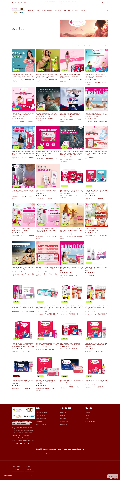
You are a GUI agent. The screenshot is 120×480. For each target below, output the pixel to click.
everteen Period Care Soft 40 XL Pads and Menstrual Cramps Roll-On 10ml (47, 343)
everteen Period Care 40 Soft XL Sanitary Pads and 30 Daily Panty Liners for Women (48, 382)
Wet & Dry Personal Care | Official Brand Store (28, 476)
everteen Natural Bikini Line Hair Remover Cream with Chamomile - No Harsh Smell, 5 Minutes (96, 114)
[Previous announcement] (41, 2)
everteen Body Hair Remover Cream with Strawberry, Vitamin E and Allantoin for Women (46, 76)
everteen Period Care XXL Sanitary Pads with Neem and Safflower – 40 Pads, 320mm (95, 76)
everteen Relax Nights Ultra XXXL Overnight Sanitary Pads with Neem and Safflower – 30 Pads (46, 114)
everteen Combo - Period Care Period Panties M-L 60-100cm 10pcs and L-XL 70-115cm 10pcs (71, 192)
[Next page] (65, 399)
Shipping (87, 412)
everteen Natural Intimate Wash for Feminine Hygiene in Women (22, 229)
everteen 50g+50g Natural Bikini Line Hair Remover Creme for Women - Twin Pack (72, 269)
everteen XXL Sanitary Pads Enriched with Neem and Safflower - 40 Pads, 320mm (96, 153)
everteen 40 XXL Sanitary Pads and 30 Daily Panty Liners (71, 381)
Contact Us (63, 424)
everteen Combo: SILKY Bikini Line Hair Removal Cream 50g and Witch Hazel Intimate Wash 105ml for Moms (72, 307)
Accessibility (64, 421)
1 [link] (55, 399)
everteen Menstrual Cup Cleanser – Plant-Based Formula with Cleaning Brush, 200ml (46, 192)
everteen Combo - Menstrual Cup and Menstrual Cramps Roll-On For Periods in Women (23, 307)
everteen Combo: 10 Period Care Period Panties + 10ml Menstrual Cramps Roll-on (70, 344)
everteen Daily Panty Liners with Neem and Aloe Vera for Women (47, 152)
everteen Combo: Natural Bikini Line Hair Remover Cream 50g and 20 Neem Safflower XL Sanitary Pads (47, 307)
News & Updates (41, 424)
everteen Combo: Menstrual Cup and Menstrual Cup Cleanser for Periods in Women (96, 269)
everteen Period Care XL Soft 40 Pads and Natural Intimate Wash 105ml (96, 381)
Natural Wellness (41, 418)
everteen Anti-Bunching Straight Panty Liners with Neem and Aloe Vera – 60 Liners (23, 153)
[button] (31, 10)
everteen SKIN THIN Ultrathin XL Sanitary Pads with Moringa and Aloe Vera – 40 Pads (23, 76)
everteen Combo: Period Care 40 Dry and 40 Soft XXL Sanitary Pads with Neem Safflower (96, 192)
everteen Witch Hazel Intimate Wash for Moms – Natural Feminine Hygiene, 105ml (71, 230)
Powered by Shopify (45, 476)
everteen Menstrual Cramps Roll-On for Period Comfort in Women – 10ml (22, 191)
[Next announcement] (79, 2)
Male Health (39, 421)
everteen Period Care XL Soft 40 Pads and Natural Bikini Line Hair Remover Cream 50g (96, 344)
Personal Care (40, 415)
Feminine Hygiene (41, 412)
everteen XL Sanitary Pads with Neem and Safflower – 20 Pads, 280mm (47, 268)
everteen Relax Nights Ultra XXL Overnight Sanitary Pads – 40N (70, 113)
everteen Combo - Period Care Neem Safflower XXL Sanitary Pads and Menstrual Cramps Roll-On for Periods (23, 344)
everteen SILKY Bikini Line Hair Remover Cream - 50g (94, 229)
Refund (87, 415)
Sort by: (80, 46)
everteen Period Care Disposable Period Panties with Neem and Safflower (70, 76)
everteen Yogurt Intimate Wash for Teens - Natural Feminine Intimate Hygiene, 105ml (46, 230)
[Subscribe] (74, 454)
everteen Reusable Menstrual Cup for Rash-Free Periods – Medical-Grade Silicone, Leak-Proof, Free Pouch (71, 153)
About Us (63, 412)
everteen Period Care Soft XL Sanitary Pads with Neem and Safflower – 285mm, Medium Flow (23, 114)
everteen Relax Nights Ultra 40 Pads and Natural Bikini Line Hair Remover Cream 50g (22, 382)
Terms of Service (90, 421)
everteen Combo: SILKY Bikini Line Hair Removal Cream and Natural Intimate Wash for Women (96, 307)
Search (62, 415)
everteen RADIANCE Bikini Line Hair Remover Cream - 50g (22, 268)
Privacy (87, 418)
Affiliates (63, 418)
